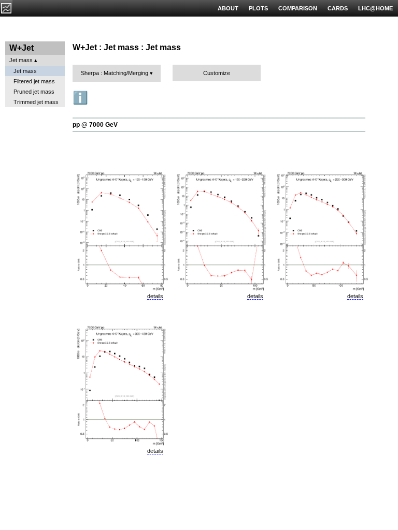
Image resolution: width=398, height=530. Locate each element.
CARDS (338, 8)
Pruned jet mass (33, 92)
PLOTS (258, 8)
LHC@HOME (375, 8)
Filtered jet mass (34, 81)
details (155, 296)
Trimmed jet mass (36, 102)
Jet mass (21, 60)
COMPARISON (297, 8)
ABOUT (228, 8)
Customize (216, 73)
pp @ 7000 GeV (95, 124)
